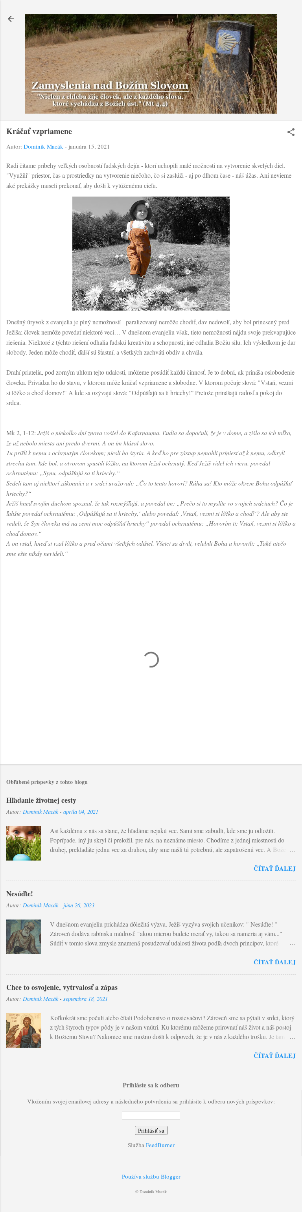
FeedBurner (160, 1145)
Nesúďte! (19, 893)
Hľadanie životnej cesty (41, 800)
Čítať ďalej (275, 868)
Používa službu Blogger (151, 1176)
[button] (291, 132)
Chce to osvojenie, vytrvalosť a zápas (62, 987)
